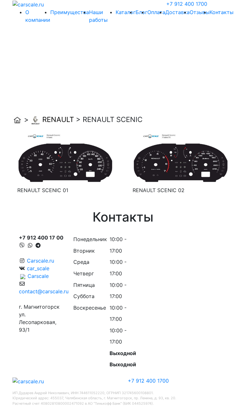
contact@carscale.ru (44, 291)
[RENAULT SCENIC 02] (181, 157)
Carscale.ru (40, 260)
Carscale (38, 276)
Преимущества (69, 12)
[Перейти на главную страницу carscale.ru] (28, 4)
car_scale (38, 268)
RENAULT (58, 119)
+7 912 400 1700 (186, 4)
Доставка (177, 12)
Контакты (221, 12)
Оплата (156, 12)
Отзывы (199, 12)
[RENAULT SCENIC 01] (65, 157)
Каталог (125, 12)
